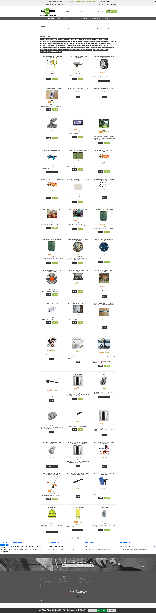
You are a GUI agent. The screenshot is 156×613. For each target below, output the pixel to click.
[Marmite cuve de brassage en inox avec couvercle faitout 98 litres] (78, 454)
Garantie (42, 584)
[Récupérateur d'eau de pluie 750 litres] (52, 250)
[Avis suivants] (155, 546)
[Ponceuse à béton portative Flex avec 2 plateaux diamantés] (52, 346)
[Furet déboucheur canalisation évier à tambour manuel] (104, 486)
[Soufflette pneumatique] (78, 419)
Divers (48, 22)
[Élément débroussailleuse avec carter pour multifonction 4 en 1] (52, 487)
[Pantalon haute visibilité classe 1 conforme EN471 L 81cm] (78, 518)
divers (107, 18)
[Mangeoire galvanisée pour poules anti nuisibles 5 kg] (104, 282)
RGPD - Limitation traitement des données (86, 581)
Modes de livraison (63, 578)
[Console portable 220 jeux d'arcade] (78, 216)
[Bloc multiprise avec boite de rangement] (52, 98)
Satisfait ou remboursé (63, 581)
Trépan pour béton (68, 18)
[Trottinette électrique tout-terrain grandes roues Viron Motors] (104, 348)
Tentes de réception (96, 18)
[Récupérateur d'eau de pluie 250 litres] (104, 220)
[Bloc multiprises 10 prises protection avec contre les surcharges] (78, 486)
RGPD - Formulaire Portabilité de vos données (87, 584)
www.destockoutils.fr (44, 30)
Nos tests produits (81, 579)
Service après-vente (63, 582)
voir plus (40, 546)
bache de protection (82, 18)
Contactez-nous (43, 579)
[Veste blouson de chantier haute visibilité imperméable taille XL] (52, 518)
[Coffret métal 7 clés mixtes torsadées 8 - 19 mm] (78, 280)
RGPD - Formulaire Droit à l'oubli (84, 582)
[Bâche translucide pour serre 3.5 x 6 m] (78, 312)
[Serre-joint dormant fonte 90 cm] (52, 161)
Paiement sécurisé (62, 579)
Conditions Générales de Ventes (46, 582)
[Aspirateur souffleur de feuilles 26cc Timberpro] (52, 387)
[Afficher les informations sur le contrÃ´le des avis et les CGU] (9, 549)
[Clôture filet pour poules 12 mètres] (78, 158)
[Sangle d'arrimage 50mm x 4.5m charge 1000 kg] (104, 160)
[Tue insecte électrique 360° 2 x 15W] (78, 125)
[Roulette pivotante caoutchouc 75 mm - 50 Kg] (104, 385)
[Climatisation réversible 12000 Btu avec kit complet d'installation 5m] (78, 348)
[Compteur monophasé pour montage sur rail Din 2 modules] (104, 518)
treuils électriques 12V (89, 32)
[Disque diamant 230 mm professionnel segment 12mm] (104, 251)
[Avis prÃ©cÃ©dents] (11, 546)
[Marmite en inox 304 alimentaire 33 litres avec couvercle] (78, 385)
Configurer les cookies (101, 577)
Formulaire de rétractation (45, 581)
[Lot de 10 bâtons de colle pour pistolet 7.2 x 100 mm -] (78, 191)
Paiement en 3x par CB (63, 584)
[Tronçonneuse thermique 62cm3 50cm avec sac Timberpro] (104, 455)
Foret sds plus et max (53, 18)
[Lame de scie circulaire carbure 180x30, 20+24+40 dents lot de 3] (52, 420)
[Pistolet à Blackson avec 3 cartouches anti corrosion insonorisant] (52, 68)
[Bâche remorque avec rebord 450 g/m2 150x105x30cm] (78, 68)
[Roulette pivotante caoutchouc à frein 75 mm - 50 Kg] (52, 455)
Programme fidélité (82, 578)
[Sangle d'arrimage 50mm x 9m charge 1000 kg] (52, 188)
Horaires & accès (43, 578)
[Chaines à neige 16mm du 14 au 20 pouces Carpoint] (104, 68)
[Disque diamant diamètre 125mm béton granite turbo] (52, 284)
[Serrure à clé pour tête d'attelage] (52, 128)
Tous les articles (43, 22)
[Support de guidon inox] (52, 312)
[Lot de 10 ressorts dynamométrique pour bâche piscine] (104, 187)
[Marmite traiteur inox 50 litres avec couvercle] (104, 420)
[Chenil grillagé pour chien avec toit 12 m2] (104, 128)
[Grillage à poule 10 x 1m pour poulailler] (52, 217)
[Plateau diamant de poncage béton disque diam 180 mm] (78, 251)
